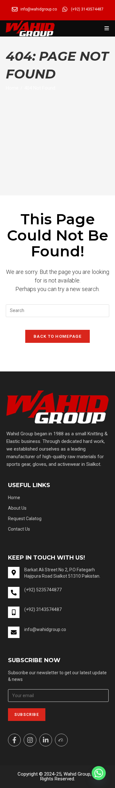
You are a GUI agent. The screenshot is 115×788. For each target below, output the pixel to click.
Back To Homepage (57, 336)
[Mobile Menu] (106, 28)
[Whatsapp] (99, 773)
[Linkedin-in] (45, 740)
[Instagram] (30, 740)
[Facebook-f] (14, 740)
